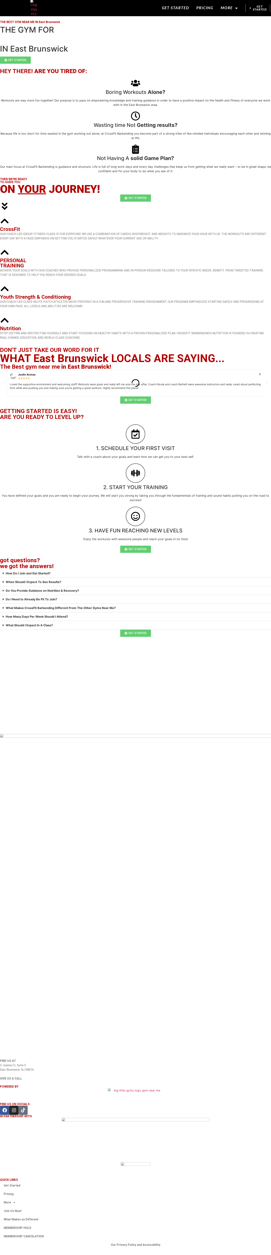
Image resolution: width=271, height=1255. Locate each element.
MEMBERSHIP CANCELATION (24, 1236)
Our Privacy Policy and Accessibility (135, 1245)
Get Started (175, 8)
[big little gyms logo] (135, 1093)
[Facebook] (4, 1110)
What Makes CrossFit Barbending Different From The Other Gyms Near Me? (61, 608)
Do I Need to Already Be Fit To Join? (31, 599)
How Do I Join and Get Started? (28, 573)
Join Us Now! (13, 1211)
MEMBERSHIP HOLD (17, 1228)
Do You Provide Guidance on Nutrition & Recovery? (42, 590)
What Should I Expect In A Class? (29, 625)
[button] (4, 383)
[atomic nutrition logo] (135, 1140)
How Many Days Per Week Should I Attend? (37, 616)
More (227, 8)
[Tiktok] (23, 1110)
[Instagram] (13, 1110)
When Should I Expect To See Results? (33, 582)
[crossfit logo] (135, 1168)
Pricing (204, 8)
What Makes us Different (21, 1219)
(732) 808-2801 (10, 1083)
